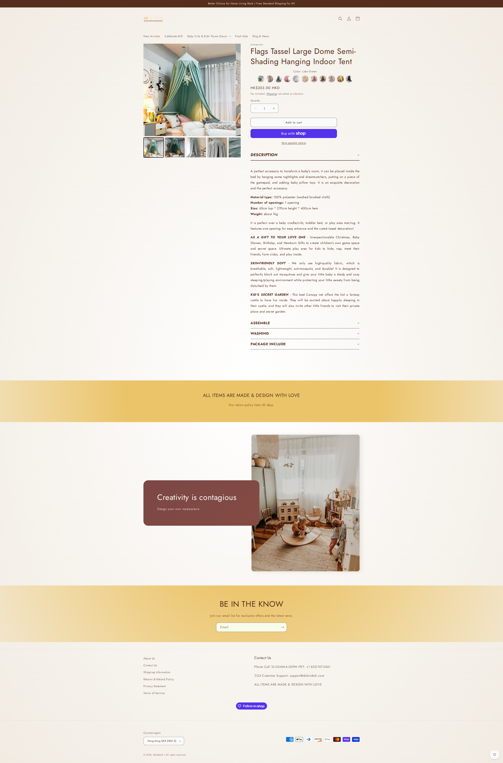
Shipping (272, 94)
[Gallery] (192, 101)
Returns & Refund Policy (158, 679)
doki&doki (158, 754)
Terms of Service (154, 693)
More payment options (294, 143)
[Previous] (149, 89)
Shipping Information (156, 672)
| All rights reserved (174, 754)
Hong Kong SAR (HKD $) (162, 741)
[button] (209, 36)
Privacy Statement (154, 686)
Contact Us (150, 665)
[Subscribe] (282, 627)
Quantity (255, 100)
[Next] (235, 89)
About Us (149, 658)
